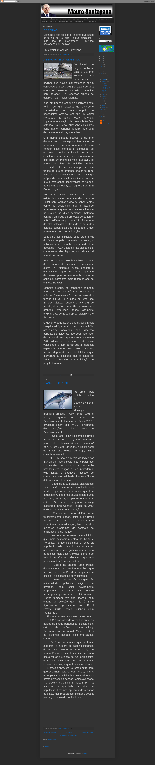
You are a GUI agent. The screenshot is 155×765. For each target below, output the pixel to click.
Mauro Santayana (106, 123)
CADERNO (44, 19)
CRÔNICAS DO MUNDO (69, 19)
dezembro (104, 75)
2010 (102, 114)
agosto (103, 83)
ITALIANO (108, 19)
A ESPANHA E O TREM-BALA (61, 59)
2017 (102, 64)
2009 (102, 116)
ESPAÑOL (86, 19)
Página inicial (69, 732)
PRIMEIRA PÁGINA (91, 21)
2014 (102, 71)
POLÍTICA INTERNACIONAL (65, 21)
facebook (47, 746)
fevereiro (104, 105)
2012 (102, 110)
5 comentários (66, 54)
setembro (104, 81)
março (103, 103)
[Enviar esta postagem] (71, 54)
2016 (102, 66)
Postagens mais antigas (87, 732)
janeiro (104, 107)
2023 (102, 56)
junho (103, 96)
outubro (104, 79)
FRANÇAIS (94, 19)
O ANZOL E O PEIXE (56, 383)
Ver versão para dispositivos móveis (68, 735)
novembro (104, 77)
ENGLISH (79, 19)
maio (103, 99)
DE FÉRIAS (50, 30)
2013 (102, 73)
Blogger (85, 753)
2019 (102, 60)
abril (103, 101)
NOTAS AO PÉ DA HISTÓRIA (49, 21)
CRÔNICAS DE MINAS (55, 19)
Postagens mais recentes (50, 732)
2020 (102, 58)
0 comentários (66, 728)
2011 (102, 112)
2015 (102, 69)
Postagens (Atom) (52, 739)
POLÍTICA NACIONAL (79, 21)
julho (103, 94)
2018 (102, 62)
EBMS (103, 120)
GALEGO (101, 19)
